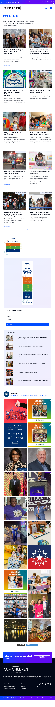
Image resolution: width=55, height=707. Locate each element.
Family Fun (9, 321)
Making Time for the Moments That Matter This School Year (31, 363)
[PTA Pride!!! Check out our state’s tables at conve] (39, 533)
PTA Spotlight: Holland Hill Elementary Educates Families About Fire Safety (13, 214)
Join (13, 2)
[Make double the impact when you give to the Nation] (39, 582)
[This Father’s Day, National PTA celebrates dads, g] (15, 484)
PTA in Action (9, 324)
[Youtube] (53, 1)
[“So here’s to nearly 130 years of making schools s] (39, 508)
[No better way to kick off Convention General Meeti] (15, 533)
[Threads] (42, 1)
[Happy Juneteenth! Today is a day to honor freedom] (39, 557)
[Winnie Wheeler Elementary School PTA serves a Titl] (39, 411)
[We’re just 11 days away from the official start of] (15, 630)
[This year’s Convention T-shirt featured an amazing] (15, 508)
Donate (17, 2)
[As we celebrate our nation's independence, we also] (15, 411)
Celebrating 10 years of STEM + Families (27, 372)
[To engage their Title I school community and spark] (39, 435)
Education (9, 316)
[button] (46, 8)
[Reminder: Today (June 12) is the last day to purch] (15, 606)
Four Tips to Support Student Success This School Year (30, 346)
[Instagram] (51, 1)
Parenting (9, 313)
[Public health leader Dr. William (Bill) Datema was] (39, 459)
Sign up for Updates (6, 2)
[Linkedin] (45, 1)
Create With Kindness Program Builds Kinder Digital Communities (13, 51)
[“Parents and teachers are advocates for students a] (39, 484)
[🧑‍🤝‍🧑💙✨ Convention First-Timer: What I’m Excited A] (39, 606)
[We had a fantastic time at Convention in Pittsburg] (15, 435)
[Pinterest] (48, 1)
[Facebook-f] (40, 1)
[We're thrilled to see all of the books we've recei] (39, 630)
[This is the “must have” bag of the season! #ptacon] (15, 557)
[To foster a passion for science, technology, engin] (15, 582)
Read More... (7, 65)
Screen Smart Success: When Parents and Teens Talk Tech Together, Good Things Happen (39, 51)
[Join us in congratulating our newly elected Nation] (15, 459)
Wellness (9, 319)
